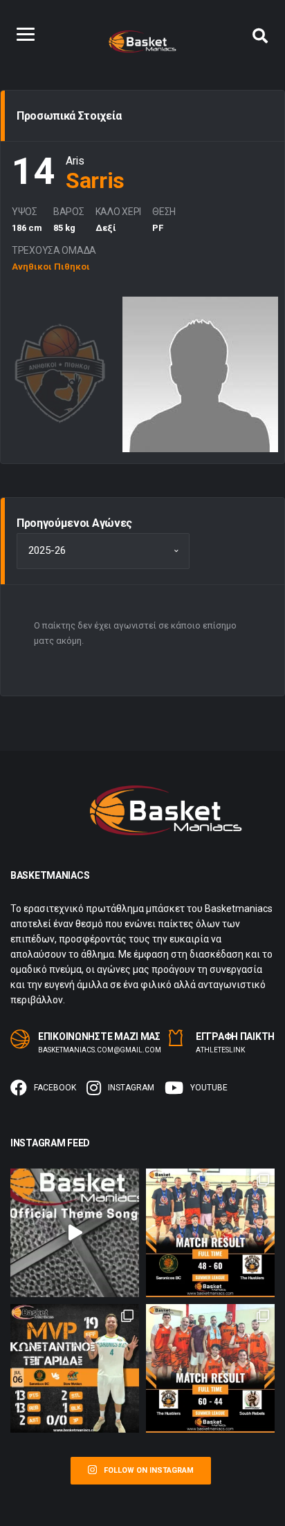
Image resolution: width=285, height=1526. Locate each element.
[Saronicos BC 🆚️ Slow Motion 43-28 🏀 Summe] (74, 1368)
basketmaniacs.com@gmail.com (99, 1050)
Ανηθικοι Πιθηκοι (51, 266)
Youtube (209, 1087)
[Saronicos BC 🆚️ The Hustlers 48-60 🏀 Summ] (210, 1233)
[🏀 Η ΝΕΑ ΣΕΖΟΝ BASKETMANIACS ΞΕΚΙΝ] (74, 1233)
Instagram (131, 1087)
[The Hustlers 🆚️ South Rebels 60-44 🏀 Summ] (210, 1368)
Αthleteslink (220, 1050)
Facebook (55, 1087)
